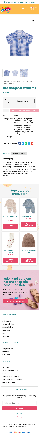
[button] (33, 21)
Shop (10, 81)
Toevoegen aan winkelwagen (24, 111)
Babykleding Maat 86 (22, 130)
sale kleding (21, 81)
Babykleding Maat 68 (25, 123)
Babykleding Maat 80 (22, 127)
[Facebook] (17, 417)
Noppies (10, 137)
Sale (14, 81)
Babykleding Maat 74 (22, 125)
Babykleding (19, 119)
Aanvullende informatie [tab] (18, 153)
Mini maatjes (7, 101)
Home (5, 81)
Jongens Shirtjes (20, 132)
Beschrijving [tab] (6, 153)
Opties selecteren (10, 226)
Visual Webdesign (20, 426)
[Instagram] (21, 417)
